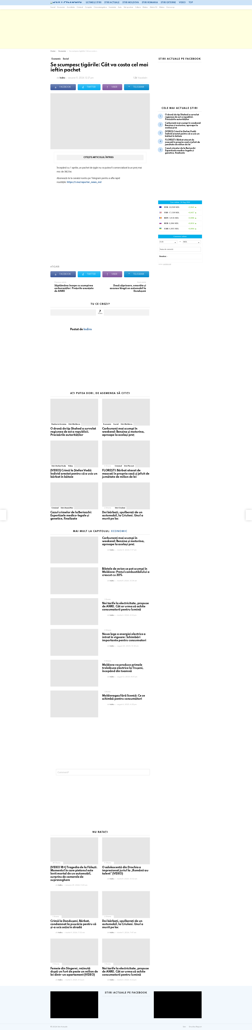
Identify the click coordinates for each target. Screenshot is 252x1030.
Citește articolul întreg (98, 157)
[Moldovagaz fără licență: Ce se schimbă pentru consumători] (74, 704)
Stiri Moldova (130, 3)
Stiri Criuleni (120, 508)
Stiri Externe (168, 3)
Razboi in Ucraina (58, 424)
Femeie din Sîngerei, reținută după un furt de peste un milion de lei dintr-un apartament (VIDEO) (74, 971)
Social (52, 7)
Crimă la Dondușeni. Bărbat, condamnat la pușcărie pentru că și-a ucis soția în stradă (73, 924)
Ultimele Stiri (93, 3)
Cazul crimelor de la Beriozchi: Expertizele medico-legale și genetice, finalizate (71, 515)
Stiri (184, 1027)
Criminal (80, 7)
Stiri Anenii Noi (67, 508)
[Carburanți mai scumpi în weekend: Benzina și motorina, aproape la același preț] (126, 412)
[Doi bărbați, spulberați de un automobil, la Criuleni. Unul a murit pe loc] (126, 495)
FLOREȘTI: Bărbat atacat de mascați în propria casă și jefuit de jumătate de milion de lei (125, 473)
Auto (120, 7)
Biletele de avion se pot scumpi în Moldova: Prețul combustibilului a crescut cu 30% (125, 572)
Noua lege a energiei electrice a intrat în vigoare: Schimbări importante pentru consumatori (124, 637)
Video (182, 3)
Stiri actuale (111, 3)
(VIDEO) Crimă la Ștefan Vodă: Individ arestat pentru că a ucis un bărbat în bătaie (73, 473)
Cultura (138, 7)
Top (191, 3)
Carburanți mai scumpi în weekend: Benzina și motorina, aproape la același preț (123, 431)
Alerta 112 (153, 7)
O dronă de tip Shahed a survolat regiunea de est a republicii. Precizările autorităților (73, 431)
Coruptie (88, 7)
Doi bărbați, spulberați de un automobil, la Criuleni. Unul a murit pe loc (122, 515)
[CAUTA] (201, 7)
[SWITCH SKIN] (197, 7)
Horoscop (170, 7)
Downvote (126, 312)
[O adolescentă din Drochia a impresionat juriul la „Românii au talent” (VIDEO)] (126, 850)
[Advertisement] (126, 29)
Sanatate (112, 7)
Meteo (145, 7)
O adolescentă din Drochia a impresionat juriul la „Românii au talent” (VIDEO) (125, 870)
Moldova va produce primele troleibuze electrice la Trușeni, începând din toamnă (122, 668)
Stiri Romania (150, 3)
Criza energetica (100, 7)
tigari (55, 267)
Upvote (73, 312)
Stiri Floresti (129, 466)
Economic (61, 7)
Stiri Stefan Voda (58, 466)
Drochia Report (195, 1027)
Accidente (71, 7)
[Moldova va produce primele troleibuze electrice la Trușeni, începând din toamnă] (74, 673)
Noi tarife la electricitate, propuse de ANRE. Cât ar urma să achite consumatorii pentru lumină (125, 606)
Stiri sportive (128, 7)
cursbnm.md (167, 264)
